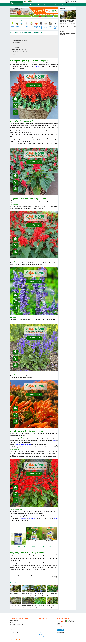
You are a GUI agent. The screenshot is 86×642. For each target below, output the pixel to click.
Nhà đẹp (38, 4)
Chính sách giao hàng (42, 621)
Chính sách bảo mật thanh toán (44, 626)
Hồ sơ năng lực (41, 638)
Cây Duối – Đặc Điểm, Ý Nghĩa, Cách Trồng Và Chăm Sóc (27, 607)
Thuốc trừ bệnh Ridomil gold (16, 528)
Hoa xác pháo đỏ (17, 42)
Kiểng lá (73, 4)
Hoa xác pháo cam (17, 47)
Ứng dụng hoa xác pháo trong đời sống (19, 56)
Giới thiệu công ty (42, 634)
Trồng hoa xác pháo (17, 53)
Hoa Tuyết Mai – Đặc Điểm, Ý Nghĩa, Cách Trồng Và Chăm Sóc (14, 607)
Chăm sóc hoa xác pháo (18, 54)
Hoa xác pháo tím (17, 44)
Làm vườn (64, 4)
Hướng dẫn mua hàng (42, 628)
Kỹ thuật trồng (47, 4)
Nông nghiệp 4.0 (27, 4)
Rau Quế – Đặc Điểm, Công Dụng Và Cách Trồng (39, 607)
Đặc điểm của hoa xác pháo (17, 38)
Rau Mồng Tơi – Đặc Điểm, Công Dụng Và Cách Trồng (51, 607)
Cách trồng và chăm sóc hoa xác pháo (19, 49)
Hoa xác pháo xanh (17, 45)
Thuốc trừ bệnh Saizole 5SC (48, 540)
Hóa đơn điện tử (41, 630)
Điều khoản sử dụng (42, 636)
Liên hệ (40, 632)
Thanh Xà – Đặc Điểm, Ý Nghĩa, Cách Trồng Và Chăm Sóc (39, 595)
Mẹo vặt (56, 4)
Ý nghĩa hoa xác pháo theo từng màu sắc (19, 40)
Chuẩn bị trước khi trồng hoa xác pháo (20, 51)
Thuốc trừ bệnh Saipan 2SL (32, 540)
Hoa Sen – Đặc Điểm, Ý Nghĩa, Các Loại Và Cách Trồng (52, 595)
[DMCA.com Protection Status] (60, 633)
